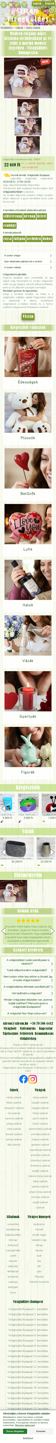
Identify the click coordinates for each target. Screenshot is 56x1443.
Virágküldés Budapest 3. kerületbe (28, 1319)
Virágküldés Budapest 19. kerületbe (28, 1403)
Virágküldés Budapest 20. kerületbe (28, 1408)
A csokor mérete (12, 267)
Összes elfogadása (15, 1431)
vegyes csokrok (40, 1108)
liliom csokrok (40, 1123)
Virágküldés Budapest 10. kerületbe (28, 1356)
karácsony (39, 1224)
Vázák (28, 831)
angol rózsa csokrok (40, 1192)
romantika (13, 1224)
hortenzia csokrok (40, 1165)
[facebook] (23, 1080)
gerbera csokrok (40, 1144)
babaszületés (12, 1235)
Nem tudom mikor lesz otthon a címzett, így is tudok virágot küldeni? (28, 978)
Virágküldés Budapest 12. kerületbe (28, 1367)
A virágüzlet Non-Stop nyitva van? (27, 1013)
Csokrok (19, 28)
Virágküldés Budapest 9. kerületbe (28, 1351)
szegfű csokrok (40, 1171)
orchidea (34, 239)
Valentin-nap (39, 1240)
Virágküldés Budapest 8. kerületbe (28, 1346)
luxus (13, 1292)
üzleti (41, 216)
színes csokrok (14, 1139)
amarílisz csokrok (40, 1155)
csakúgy (9, 225)
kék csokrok (14, 1144)
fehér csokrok (14, 1102)
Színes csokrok (33, 28)
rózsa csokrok (40, 1097)
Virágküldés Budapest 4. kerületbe (28, 1324)
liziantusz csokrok (40, 1160)
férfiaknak (12, 1271)
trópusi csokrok (40, 1139)
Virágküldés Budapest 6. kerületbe (28, 1335)
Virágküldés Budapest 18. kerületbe (28, 1398)
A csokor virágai (12, 255)
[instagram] (32, 1080)
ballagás (13, 1287)
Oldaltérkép (28, 1038)
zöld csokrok (14, 1129)
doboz (47, 239)
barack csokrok (14, 1134)
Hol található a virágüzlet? (27, 993)
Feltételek (26, 1033)
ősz (39, 1261)
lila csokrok (14, 1113)
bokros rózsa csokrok (40, 1176)
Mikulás (39, 1276)
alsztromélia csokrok (40, 1129)
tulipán (19, 239)
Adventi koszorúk (39, 1282)
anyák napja (39, 1235)
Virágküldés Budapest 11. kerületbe (28, 1361)
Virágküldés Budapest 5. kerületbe (28, 1330)
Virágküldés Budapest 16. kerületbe (28, 1387)
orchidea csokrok (40, 1134)
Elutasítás (40, 1431)
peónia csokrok (40, 1186)
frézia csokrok (40, 1113)
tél (39, 1266)
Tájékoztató (10, 1033)
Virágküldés (6, 28)
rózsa (7, 239)
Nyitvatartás (28, 1028)
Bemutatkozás (44, 1033)
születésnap (12, 216)
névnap (29, 216)
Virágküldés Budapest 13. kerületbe (28, 1372)
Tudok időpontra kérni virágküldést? (27, 970)
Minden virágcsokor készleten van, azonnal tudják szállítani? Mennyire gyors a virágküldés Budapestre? (28, 1003)
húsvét (39, 1229)
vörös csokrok (14, 1097)
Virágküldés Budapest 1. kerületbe (28, 1309)
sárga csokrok (14, 1123)
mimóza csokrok (40, 1197)
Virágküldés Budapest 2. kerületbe (28, 1314)
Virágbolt (10, 1028)
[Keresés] (17, 5)
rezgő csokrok (40, 1202)
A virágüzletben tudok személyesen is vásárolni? (28, 961)
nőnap (39, 1245)
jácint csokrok (40, 1118)
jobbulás (13, 1266)
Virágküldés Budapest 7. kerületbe (28, 1340)
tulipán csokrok (40, 1102)
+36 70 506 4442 (41, 1023)
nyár (39, 1255)
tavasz (39, 1250)
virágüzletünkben (13, 192)
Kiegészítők (28, 787)
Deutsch (49, 4)
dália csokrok (40, 1181)
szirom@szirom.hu (15, 1023)
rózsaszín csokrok (14, 1108)
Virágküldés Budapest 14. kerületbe (28, 1377)
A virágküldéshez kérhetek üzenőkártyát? (27, 986)
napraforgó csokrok (40, 1150)
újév (39, 1271)
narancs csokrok (14, 1118)
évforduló (13, 1245)
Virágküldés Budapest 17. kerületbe (28, 1393)
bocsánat (13, 1276)
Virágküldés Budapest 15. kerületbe (28, 1382)
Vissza (28, 317)
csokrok (40, 1207)
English (37, 4)
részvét (13, 1261)
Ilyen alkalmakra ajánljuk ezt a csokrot (23, 261)
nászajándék (13, 1250)
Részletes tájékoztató (25, 1425)
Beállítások (28, 1438)
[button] (52, 808)
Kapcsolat (45, 1028)
